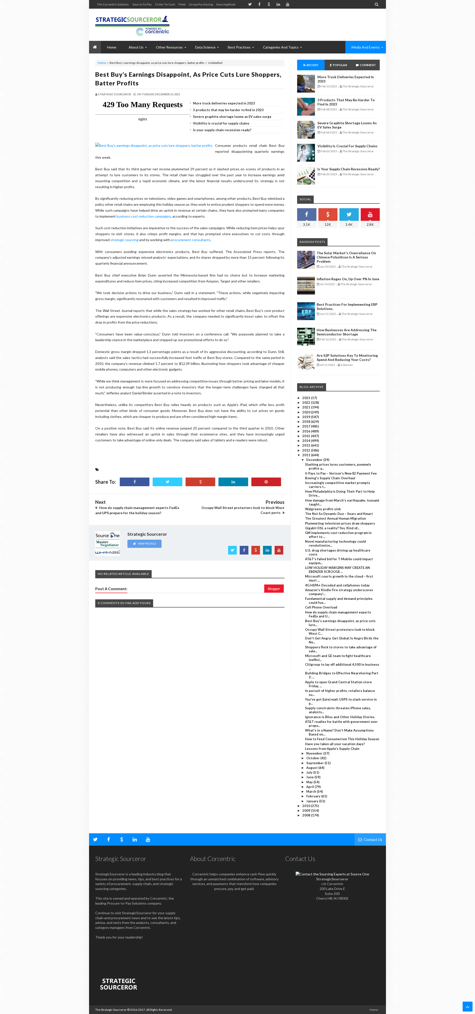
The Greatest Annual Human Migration (335, 518)
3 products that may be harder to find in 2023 (228, 110)
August (312, 768)
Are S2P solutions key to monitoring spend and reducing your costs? (347, 357)
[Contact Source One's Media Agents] (332, 874)
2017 (306, 426)
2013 (306, 445)
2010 (306, 806)
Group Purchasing (201, 4)
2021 (306, 407)
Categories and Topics (281, 47)
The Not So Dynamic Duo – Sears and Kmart (339, 514)
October (313, 758)
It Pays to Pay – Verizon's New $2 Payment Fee (341, 473)
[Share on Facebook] (134, 482)
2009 (306, 810)
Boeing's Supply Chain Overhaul (330, 478)
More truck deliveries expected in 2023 (224, 103)
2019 (306, 417)
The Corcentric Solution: (113, 4)
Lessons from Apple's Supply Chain (332, 749)
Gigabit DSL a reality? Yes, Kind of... (332, 528)
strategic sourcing (124, 240)
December (314, 460)
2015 (306, 436)
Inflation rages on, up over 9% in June (348, 279)
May (309, 782)
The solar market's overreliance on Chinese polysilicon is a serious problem (346, 257)
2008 (306, 815)
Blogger (274, 588)
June (310, 777)
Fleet (182, 4)
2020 (306, 412)
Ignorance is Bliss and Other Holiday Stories (340, 717)
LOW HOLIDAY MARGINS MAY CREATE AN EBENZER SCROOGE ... (337, 570)
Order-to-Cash (165, 4)
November (314, 753)
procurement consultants (191, 240)
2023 (306, 398)
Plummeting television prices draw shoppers (340, 523)
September (315, 763)
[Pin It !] (266, 482)
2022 (306, 403)
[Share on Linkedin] (233, 482)
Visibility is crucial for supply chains (221, 123)
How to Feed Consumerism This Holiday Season (342, 739)
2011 (306, 455)
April (310, 787)
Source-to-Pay (142, 4)
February (313, 796)
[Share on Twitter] (167, 482)
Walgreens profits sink (323, 509)
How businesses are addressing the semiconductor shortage (347, 332)
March (311, 791)
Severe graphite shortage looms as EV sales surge (232, 117)
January (312, 801)
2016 (306, 431)
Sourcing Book (225, 4)
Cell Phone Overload (321, 607)
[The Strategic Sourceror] (132, 25)
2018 (306, 422)
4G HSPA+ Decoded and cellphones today (337, 585)
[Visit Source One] (200, 482)
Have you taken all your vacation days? (335, 744)
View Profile (146, 543)
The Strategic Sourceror (111, 1010)
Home (102, 63)
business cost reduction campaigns (144, 216)
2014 (306, 441)
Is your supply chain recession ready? (222, 130)
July (309, 772)
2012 (306, 450)
